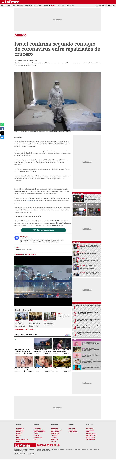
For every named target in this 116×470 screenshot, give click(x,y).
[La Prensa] (22, 445)
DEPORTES (37, 428)
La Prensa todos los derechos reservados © (24, 450)
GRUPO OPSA (90, 425)
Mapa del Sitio (94, 449)
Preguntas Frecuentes (43, 450)
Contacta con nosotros (73, 449)
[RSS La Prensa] (58, 445)
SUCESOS (19, 434)
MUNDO (18, 436)
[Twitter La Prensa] (41, 445)
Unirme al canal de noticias (44, 230)
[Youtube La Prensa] (48, 445)
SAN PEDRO (20, 430)
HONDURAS (20, 428)
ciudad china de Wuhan (59, 223)
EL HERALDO (90, 430)
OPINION (71, 425)
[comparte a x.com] (2, 133)
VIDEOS (53, 437)
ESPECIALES (55, 432)
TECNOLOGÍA (38, 437)
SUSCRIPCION (90, 439)
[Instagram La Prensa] (44, 445)
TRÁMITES (54, 439)
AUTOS (36, 439)
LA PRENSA (89, 428)
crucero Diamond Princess (53, 144)
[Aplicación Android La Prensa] (54, 445)
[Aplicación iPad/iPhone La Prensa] (51, 445)
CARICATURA (73, 432)
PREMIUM (54, 425)
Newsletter (85, 449)
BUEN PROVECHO (91, 436)
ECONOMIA (19, 432)
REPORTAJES (55, 434)
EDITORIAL (72, 428)
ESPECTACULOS (39, 430)
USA (17, 437)
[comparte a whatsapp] (2, 124)
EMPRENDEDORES (39, 432)
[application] (43, 281)
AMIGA (36, 434)
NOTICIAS (19, 425)
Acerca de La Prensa (43, 449)
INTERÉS (36, 425)
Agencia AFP (33, 60)
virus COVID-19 (32, 200)
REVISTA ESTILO (91, 434)
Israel (35, 162)
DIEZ (87, 432)
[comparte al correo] (2, 137)
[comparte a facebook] (2, 128)
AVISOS (53, 441)
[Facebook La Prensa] (38, 445)
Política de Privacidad (57, 449)
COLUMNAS (72, 430)
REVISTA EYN (90, 437)
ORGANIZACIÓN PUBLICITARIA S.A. (25, 454)
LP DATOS (54, 436)
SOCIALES (37, 436)
